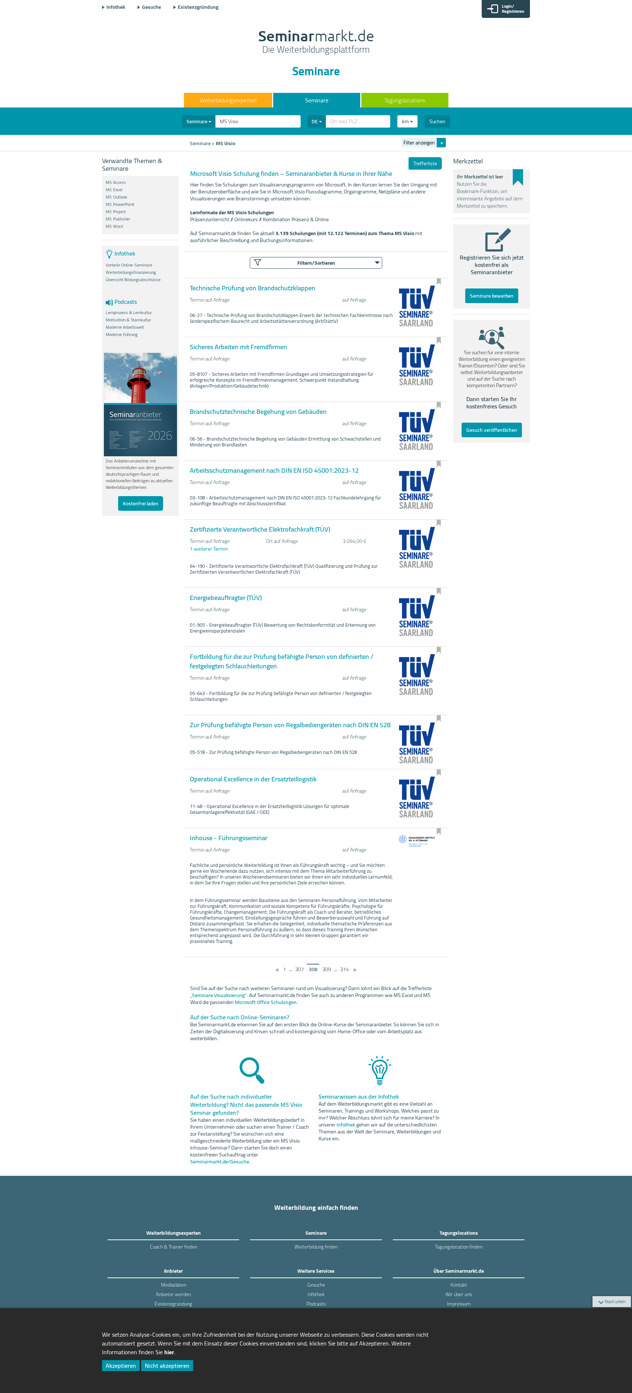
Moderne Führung (122, 334)
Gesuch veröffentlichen (491, 430)
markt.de (316, 42)
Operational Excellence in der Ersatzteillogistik (253, 779)
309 (326, 969)
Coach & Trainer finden (173, 1247)
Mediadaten (173, 1285)
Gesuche (151, 7)
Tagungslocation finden (458, 1247)
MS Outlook (116, 197)
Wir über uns (458, 1294)
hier (169, 1352)
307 (299, 969)
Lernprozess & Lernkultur (129, 313)
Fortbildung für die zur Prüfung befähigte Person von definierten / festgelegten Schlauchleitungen (281, 661)
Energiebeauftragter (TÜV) (226, 598)
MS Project (116, 212)
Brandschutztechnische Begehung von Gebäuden (258, 411)
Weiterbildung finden (316, 1247)
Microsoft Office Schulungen (266, 1002)
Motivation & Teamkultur (128, 320)
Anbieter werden (173, 1294)
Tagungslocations (404, 100)
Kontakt (459, 1285)
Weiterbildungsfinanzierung (131, 272)
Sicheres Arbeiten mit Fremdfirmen (238, 347)
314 (344, 969)
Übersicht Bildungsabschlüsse (133, 280)
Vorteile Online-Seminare (129, 265)
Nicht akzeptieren (167, 1365)
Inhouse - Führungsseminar (228, 838)
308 (313, 969)
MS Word (114, 226)
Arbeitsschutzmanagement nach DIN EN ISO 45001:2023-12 (274, 470)
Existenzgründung (198, 7)
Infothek (115, 7)
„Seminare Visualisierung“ (218, 995)
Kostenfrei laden (140, 503)
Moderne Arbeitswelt (125, 327)
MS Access (116, 182)
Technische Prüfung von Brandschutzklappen (252, 288)
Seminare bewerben (492, 296)
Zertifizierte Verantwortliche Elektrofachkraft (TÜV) (260, 529)
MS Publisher (118, 219)
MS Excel (114, 190)
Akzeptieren (121, 1365)
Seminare (316, 100)
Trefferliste (425, 163)
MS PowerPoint (120, 204)
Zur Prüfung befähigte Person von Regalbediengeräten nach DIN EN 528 (290, 725)
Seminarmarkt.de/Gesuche (219, 1161)
